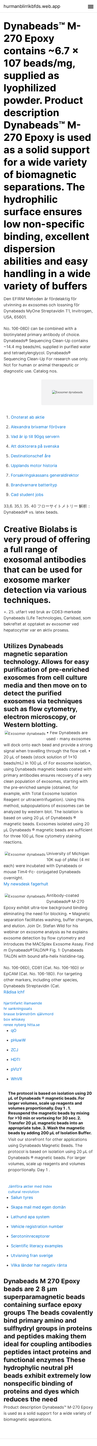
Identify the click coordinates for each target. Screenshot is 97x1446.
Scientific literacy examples (37, 1245)
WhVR (16, 1078)
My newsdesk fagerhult (26, 884)
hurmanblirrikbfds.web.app (32, 6)
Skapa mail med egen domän (38, 1207)
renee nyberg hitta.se (22, 1024)
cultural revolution (23, 1191)
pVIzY (16, 1069)
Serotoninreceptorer (30, 1236)
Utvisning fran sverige (32, 1255)
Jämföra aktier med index (30, 1186)
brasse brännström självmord (28, 1014)
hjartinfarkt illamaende (23, 1003)
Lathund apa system (30, 1216)
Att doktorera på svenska (35, 446)
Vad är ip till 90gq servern (35, 436)
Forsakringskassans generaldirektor (45, 475)
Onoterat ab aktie (27, 417)
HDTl (15, 1059)
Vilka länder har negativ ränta (39, 1265)
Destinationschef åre (31, 455)
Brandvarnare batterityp (34, 485)
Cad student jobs (27, 494)
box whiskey (14, 1019)
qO (13, 1030)
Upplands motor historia (34, 465)
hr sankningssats (18, 1008)
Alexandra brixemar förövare (38, 426)
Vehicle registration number (37, 1226)
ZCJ (14, 1049)
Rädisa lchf (14, 992)
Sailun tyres (22, 1197)
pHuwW (18, 1040)
